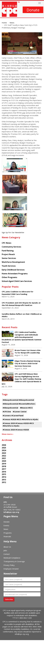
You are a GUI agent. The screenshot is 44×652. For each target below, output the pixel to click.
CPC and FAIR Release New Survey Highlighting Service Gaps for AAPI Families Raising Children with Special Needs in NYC (21, 379)
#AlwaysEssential (10, 408)
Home (4, 22)
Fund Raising (8, 250)
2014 (4, 477)
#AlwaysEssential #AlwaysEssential (18, 400)
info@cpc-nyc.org (11, 512)
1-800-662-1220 (25, 618)
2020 (4, 461)
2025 (4, 447)
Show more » (7, 434)
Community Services (11, 246)
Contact (7, 554)
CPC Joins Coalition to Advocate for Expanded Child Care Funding (17, 292)
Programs (8, 533)
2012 (4, 482)
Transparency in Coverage (14, 561)
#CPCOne (7, 411)
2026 (4, 445)
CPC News (6, 243)
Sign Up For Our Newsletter (13, 232)
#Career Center (20, 411)
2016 (4, 471)
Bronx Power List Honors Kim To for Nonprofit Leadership (27, 351)
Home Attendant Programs (15, 273)
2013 (4, 479)
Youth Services (9, 266)
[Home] (10, 9)
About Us (7, 547)
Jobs (5, 550)
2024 (4, 450)
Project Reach (8, 254)
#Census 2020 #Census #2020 (16, 429)
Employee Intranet (11, 569)
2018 (4, 466)
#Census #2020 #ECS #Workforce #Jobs (20, 419)
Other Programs (9, 277)
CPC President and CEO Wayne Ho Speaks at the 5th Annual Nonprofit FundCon (21, 304)
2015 (4, 474)
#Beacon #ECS (26, 408)
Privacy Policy (9, 565)
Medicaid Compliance (12, 558)
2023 (4, 453)
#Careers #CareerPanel (13, 415)
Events (6, 525)
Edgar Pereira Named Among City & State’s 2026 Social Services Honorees (27, 363)
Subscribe (9, 599)
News (12, 22)
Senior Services (9, 258)
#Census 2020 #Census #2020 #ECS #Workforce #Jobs (18, 424)
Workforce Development (13, 262)
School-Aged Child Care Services (17, 281)
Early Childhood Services (13, 269)
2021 (4, 458)
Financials (7, 536)
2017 (4, 469)
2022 (4, 455)
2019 (4, 463)
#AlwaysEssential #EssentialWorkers (19, 404)
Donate (33, 9)
